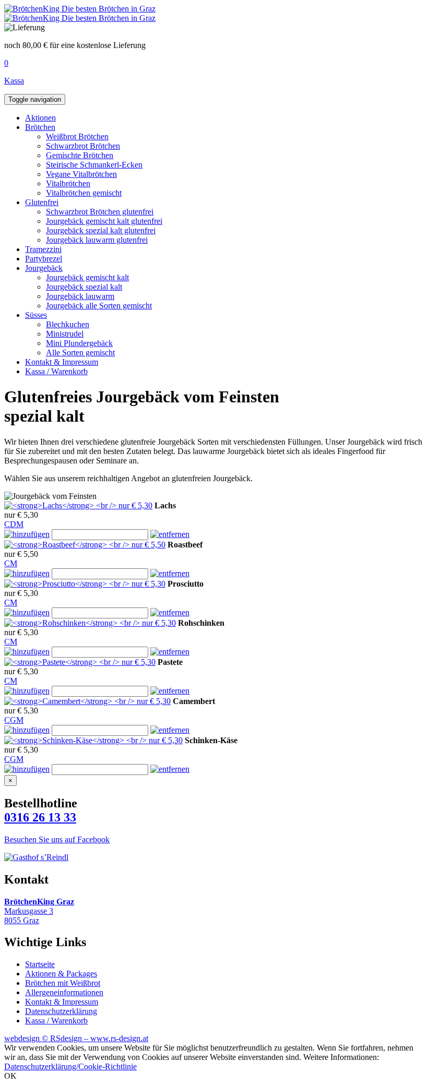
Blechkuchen (67, 324)
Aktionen (40, 117)
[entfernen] (169, 534)
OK (10, 1075)
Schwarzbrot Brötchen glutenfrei (99, 211)
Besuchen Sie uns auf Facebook (57, 839)
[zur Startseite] (80, 8)
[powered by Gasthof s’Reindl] (36, 857)
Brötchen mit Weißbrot (62, 983)
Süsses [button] (36, 315)
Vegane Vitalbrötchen (81, 174)
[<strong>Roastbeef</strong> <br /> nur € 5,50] (84, 544)
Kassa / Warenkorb (56, 371)
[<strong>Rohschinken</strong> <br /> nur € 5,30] (90, 622)
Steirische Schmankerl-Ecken (94, 164)
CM (10, 563)
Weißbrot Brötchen (77, 136)
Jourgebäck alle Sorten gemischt (99, 305)
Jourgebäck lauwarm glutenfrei (97, 239)
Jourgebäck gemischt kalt (87, 277)
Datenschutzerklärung (61, 1011)
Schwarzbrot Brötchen (83, 145)
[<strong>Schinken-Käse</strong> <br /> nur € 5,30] (93, 740)
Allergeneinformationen (64, 992)
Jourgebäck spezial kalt (84, 286)
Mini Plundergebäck (79, 343)
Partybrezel (43, 258)
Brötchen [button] (40, 127)
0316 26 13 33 (40, 817)
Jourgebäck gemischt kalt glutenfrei (104, 221)
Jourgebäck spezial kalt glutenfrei (101, 230)
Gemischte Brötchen (79, 155)
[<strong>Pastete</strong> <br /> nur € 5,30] (80, 662)
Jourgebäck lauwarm (80, 296)
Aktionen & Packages (61, 973)
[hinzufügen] (27, 534)
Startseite (40, 964)
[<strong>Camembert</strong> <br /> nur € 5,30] (87, 701)
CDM (13, 524)
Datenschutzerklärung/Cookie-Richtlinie (70, 1066)
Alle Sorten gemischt (80, 352)
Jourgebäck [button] (44, 268)
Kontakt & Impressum (61, 361)
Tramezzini (43, 249)
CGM (13, 720)
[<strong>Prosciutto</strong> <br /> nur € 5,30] (84, 583)
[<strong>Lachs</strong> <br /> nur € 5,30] (78, 505)
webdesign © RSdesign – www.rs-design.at (76, 1038)
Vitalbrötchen (68, 183)
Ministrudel (65, 333)
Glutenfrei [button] (41, 202)
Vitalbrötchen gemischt (84, 192)
